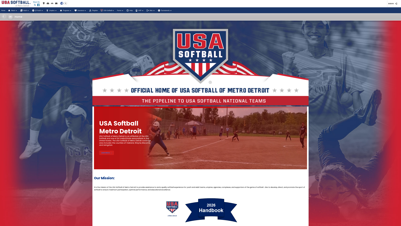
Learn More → (106, 153)
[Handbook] (200, 210)
